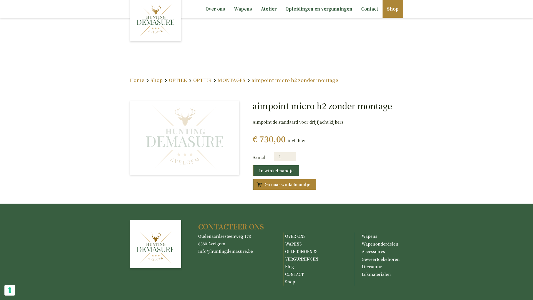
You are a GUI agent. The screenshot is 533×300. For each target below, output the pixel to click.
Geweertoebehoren (381, 259)
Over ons (215, 9)
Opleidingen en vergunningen (318, 9)
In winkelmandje (276, 170)
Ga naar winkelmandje (287, 184)
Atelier (268, 9)
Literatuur (372, 266)
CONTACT (294, 274)
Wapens (243, 9)
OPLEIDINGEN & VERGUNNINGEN (301, 255)
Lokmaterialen (376, 274)
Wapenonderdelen (380, 244)
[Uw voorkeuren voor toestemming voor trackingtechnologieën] (9, 290)
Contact (369, 9)
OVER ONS (295, 236)
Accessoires (373, 251)
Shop (393, 9)
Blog (289, 266)
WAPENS (293, 244)
